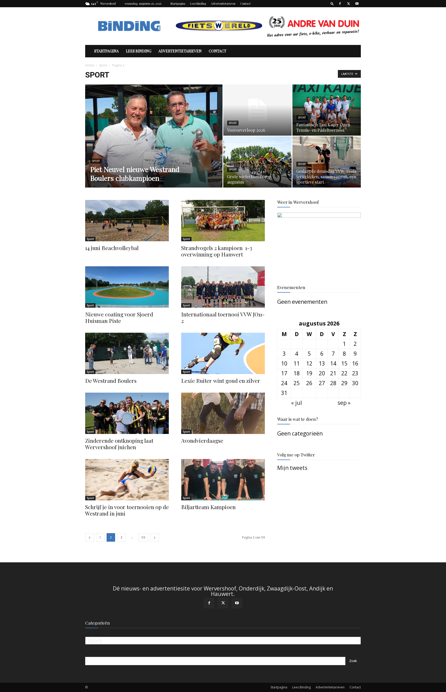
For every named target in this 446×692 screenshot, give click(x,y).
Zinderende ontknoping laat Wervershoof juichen (119, 443)
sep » (344, 402)
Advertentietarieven (223, 3)
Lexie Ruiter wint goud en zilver (221, 380)
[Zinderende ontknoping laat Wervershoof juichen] (127, 413)
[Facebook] (340, 3)
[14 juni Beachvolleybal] (127, 220)
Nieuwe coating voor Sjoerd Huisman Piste (119, 317)
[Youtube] (357, 3)
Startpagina (177, 3)
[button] (332, 3)
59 (143, 537)
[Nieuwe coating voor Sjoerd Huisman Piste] (127, 287)
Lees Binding (198, 3)
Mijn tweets (292, 467)
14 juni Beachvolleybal (112, 247)
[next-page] (154, 537)
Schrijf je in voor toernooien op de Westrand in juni (127, 510)
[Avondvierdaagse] (223, 413)
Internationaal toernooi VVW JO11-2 (223, 317)
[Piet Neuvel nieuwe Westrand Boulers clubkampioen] (153, 144)
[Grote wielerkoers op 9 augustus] (257, 162)
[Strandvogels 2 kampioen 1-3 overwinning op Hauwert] (223, 220)
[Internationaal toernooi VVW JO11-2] (223, 287)
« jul (296, 402)
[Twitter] (348, 3)
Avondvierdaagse (202, 440)
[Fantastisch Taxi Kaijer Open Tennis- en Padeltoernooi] (326, 110)
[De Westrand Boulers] (127, 353)
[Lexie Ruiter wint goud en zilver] (223, 353)
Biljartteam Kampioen (208, 506)
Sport (103, 65)
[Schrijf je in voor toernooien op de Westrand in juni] (127, 479)
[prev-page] (89, 537)
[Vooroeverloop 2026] (257, 110)
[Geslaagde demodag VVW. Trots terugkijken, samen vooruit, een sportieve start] (326, 162)
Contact (245, 3)
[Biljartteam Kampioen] (223, 479)
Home (89, 65)
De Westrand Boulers (111, 380)
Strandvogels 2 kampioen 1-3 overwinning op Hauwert (216, 251)
